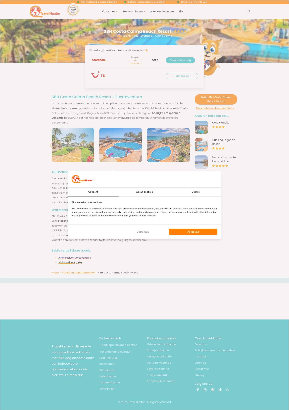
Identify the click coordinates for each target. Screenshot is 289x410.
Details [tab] (196, 191)
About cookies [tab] (144, 191)
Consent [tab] (93, 191)
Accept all (193, 231)
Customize (143, 231)
